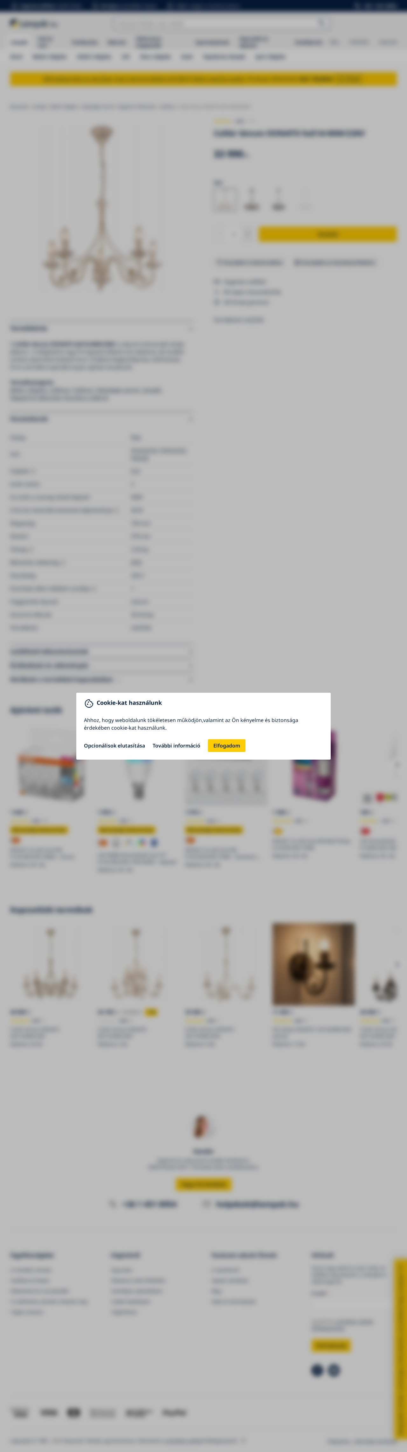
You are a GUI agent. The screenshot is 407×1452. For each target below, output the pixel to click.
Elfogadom (226, 745)
